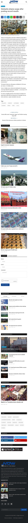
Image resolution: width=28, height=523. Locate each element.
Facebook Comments (12, 255)
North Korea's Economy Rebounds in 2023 (11, 208)
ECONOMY (4, 105)
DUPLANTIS (4, 417)
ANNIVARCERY (11, 425)
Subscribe (24, 509)
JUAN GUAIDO (15, 417)
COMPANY (10, 103)
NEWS (13, 105)
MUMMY (9, 417)
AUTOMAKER (16, 103)
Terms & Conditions (8, 518)
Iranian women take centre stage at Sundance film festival (18, 483)
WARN (13, 419)
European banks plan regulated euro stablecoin (12, 229)
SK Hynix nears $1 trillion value (8, 187)
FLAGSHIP (4, 422)
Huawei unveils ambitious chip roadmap (17, 306)
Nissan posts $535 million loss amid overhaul (16, 362)
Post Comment (5, 284)
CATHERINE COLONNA (6, 419)
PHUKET (3, 427)
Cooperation (19, 419)
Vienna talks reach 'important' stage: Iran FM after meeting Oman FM (14, 115)
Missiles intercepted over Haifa (15, 299)
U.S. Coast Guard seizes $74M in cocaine (17, 367)
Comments (4, 255)
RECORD (22, 103)
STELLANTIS (4, 103)
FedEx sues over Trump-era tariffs (9, 166)
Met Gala (9, 422)
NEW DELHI (4, 425)
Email (2, 264)
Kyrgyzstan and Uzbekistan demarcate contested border (12, 403)
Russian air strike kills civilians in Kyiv (17, 373)
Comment (3, 270)
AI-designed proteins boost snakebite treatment (17, 355)
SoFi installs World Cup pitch (15, 319)
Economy (3, 6)
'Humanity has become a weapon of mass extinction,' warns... (17, 489)
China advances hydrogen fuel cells (16, 312)
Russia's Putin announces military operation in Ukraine (14, 120)
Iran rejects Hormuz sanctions (15, 325)
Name (2, 259)
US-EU (18, 105)
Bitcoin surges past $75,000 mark (9, 250)
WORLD (9, 105)
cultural (16, 425)
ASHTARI (22, 425)
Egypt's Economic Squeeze (7, 145)
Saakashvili (15, 422)
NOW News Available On (18, 518)
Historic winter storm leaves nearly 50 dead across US (17, 495)
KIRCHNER (21, 422)
